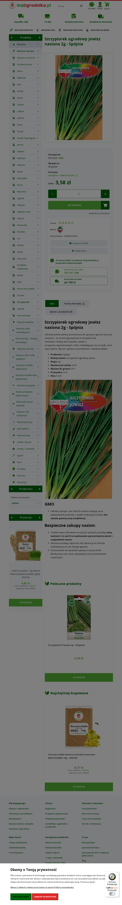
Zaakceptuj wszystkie (45, 896)
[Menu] (117, 873)
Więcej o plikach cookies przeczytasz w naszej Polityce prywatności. (42, 887)
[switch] (112, 893)
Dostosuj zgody (21, 896)
